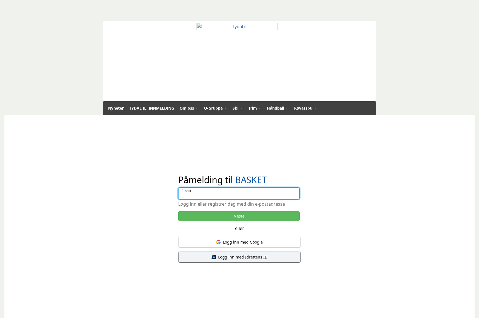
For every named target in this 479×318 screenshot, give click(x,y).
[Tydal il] (237, 62)
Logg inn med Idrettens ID (242, 257)
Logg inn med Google (243, 242)
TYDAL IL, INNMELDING (151, 108)
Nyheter (116, 108)
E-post (186, 190)
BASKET (251, 180)
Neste (239, 216)
